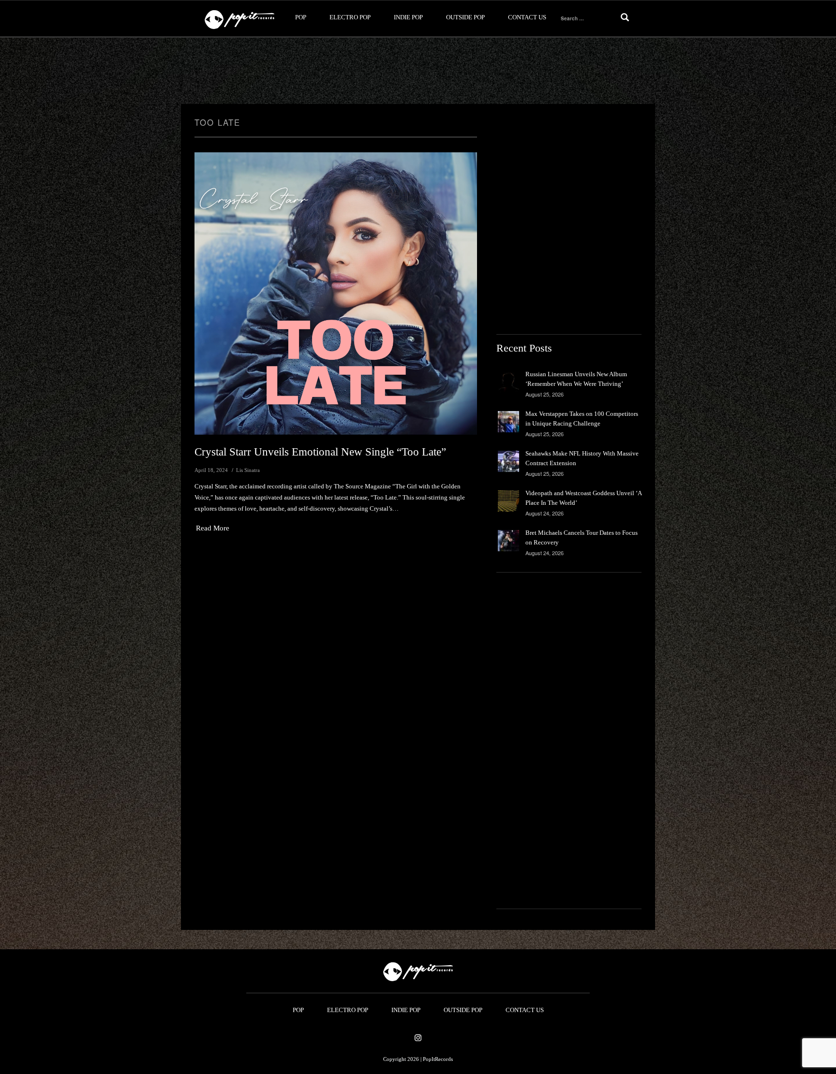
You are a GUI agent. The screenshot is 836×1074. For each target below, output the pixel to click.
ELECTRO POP (350, 17)
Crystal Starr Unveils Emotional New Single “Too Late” (320, 452)
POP (300, 17)
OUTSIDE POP (465, 17)
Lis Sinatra (248, 470)
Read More (212, 528)
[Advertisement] (418, 71)
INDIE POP (408, 17)
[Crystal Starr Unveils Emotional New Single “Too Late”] (335, 293)
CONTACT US (527, 17)
